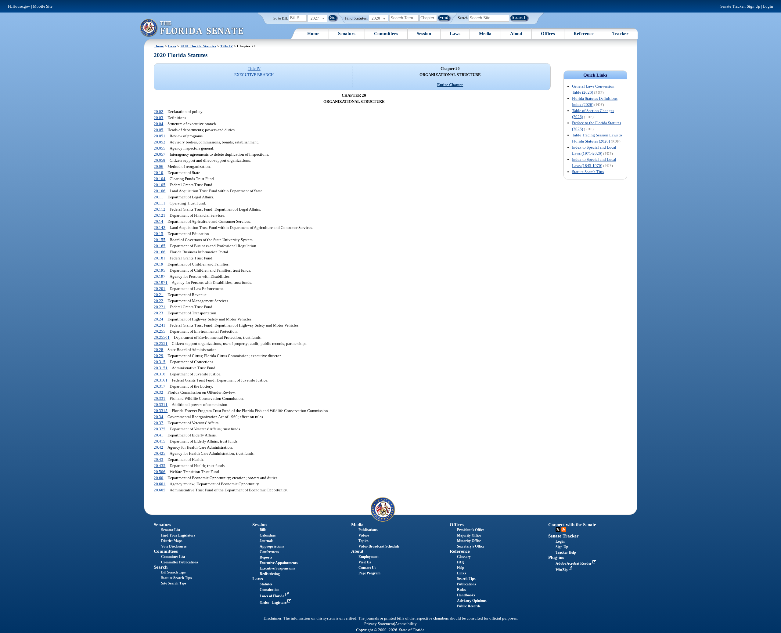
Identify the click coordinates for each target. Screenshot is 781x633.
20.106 (159, 191)
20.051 (159, 136)
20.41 (158, 435)
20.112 (159, 209)
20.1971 (160, 282)
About (516, 33)
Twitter (558, 529)
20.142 (159, 227)
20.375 (159, 429)
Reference (584, 33)
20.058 (159, 160)
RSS (563, 529)
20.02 (158, 111)
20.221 (159, 307)
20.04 (158, 123)
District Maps (171, 541)
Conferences (269, 552)
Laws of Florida (272, 596)
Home (313, 33)
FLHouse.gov (19, 6)
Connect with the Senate (572, 524)
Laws (455, 33)
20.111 (159, 203)
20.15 (158, 233)
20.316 (159, 374)
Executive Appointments (279, 563)
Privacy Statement (379, 624)
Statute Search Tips (588, 171)
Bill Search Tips (173, 572)
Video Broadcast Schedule (378, 546)
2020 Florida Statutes (198, 46)
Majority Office (469, 535)
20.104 (159, 178)
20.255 (159, 331)
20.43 (158, 459)
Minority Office (469, 541)
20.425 (159, 453)
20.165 (159, 246)
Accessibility (406, 624)
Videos (363, 535)
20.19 (158, 264)
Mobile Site (42, 6)
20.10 (158, 172)
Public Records (468, 606)
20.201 (159, 288)
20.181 (159, 258)
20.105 (159, 185)
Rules (461, 590)
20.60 (158, 478)
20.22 (158, 300)
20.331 (159, 398)
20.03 (158, 117)
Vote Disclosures (174, 546)
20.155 (159, 239)
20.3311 (160, 404)
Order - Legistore (273, 602)
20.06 (158, 166)
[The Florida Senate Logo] (191, 28)
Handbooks (466, 595)
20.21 (158, 294)
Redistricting (270, 574)
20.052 (159, 142)
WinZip (562, 570)
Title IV (226, 46)
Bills (263, 530)
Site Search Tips (173, 583)
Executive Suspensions (277, 568)
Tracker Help (566, 552)
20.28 (158, 349)
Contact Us (367, 568)
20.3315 (160, 410)
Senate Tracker (563, 536)
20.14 (158, 221)
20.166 (159, 252)
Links (461, 573)
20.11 (158, 197)
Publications (368, 530)
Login (768, 6)
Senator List (170, 530)
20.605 (159, 490)
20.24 (158, 319)
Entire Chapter (450, 84)
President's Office (470, 530)
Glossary (464, 557)
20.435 (159, 465)
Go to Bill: (280, 18)
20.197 (159, 276)
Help (460, 568)
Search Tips (466, 579)
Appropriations (272, 546)
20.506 (159, 471)
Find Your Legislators (178, 535)
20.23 (158, 313)
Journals (266, 541)
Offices (548, 33)
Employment (368, 557)
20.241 (159, 325)
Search (463, 18)
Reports (266, 557)
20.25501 (162, 337)
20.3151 (160, 368)
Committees (386, 33)
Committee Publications (179, 562)
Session (424, 33)
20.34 (158, 416)
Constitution (269, 590)
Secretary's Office (470, 546)
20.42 (158, 447)
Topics (363, 541)
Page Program (369, 573)
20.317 (159, 386)
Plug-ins (556, 557)
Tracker (620, 33)
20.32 (158, 392)
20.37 (158, 423)
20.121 (159, 215)
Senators (346, 33)
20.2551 (160, 343)
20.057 (159, 154)
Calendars (268, 535)
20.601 (159, 484)
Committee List (173, 557)
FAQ (460, 562)
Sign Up (753, 6)
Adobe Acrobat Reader (574, 563)
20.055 (159, 148)
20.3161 (160, 380)
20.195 (159, 270)
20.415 (159, 441)
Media (485, 33)
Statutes (266, 584)
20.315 (159, 362)
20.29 (158, 355)
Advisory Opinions (472, 601)
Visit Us (364, 562)
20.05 (158, 130)
